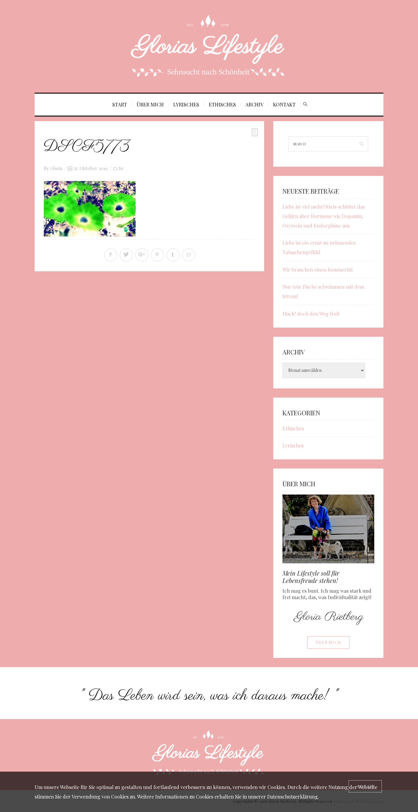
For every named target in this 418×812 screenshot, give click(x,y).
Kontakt (284, 104)
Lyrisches (186, 104)
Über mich (150, 104)
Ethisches (222, 104)
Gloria (56, 168)
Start (119, 104)
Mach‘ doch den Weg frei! (310, 313)
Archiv (254, 104)
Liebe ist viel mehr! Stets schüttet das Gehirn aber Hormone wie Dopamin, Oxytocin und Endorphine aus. (323, 216)
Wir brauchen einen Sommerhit (317, 269)
